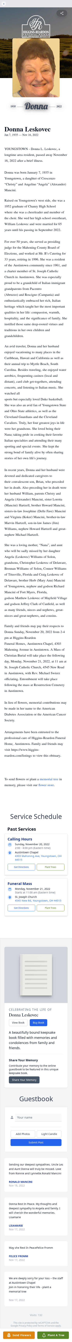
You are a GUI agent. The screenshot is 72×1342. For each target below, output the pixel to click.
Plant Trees (50, 867)
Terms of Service (46, 1325)
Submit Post (36, 1142)
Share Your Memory (24, 1080)
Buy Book (38, 1022)
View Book (18, 1022)
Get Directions (21, 867)
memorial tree (49, 779)
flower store (46, 785)
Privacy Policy (25, 1325)
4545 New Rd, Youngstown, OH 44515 (38, 900)
